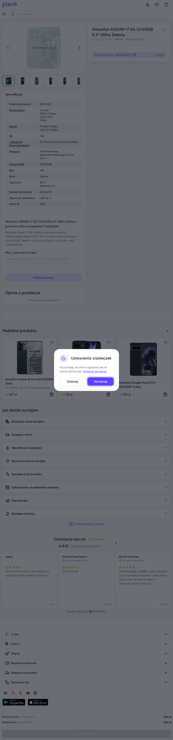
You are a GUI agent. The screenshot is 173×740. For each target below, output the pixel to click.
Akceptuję (100, 381)
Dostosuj (72, 381)
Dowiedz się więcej (94, 371)
